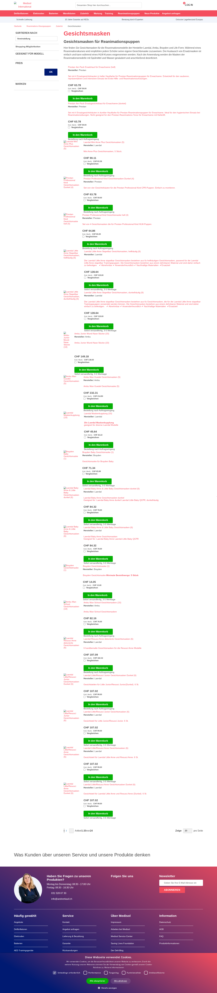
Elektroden (19, 936)
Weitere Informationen (114, 967)
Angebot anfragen (70, 929)
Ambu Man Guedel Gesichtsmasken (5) (102, 377)
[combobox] (108, 5)
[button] (108, 987)
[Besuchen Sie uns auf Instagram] (131, 883)
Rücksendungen (70, 950)
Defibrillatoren (20, 929)
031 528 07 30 (58, 893)
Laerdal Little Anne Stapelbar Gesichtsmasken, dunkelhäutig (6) (114, 292)
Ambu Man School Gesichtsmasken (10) (102, 602)
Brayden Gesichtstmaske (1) (96, 566)
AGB (161, 929)
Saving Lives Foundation (122, 943)
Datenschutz (165, 922)
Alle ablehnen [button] (120, 981)
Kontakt (66, 922)
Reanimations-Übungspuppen (39, 26)
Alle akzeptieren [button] (97, 981)
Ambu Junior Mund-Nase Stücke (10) (91, 333)
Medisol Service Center (122, 936)
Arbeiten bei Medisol (120, 929)
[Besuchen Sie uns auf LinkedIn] (122, 883)
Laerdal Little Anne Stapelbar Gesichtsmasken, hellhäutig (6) (112, 251)
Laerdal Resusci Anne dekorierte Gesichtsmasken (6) (108, 639)
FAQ (161, 936)
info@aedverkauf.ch (61, 899)
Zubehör (59, 26)
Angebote (18, 922)
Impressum (116, 922)
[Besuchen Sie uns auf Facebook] (114, 883)
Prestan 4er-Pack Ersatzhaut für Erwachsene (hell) (91, 67)
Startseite (18, 26)
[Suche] (139, 5)
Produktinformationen (169, 943)
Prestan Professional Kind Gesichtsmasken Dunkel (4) (109, 178)
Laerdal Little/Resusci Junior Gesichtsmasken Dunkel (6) (110, 675)
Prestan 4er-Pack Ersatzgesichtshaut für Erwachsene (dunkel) (97, 103)
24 (91, 830)
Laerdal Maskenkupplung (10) (98, 413)
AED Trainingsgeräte (23, 950)
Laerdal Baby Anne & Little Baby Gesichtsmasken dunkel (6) (112, 488)
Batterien (18, 943)
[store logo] (22, 5)
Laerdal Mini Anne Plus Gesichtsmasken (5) (104, 142)
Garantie (66, 943)
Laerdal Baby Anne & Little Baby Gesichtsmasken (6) (108, 527)
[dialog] (108, 973)
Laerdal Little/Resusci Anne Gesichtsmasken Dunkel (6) (109, 784)
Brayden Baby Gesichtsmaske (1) (98, 452)
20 (85, 830)
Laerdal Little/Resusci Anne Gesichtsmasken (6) (106, 748)
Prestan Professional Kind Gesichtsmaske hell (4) (105, 215)
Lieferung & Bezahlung (73, 936)
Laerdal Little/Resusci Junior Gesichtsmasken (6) (106, 712)
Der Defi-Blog (117, 950)
